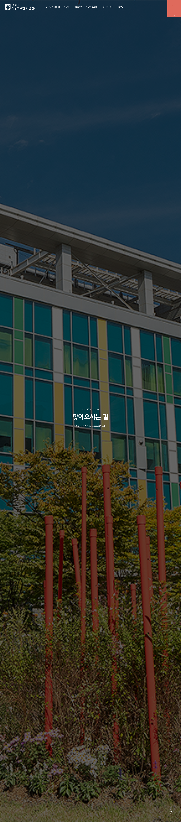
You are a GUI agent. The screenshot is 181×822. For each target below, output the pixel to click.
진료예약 (67, 7)
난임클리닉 (78, 7)
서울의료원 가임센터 (53, 7)
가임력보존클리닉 (92, 7)
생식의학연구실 (107, 7)
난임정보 (120, 7)
